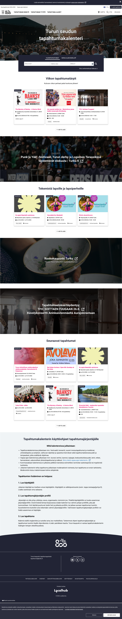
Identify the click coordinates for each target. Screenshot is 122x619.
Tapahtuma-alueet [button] (54, 12)
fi (108, 6)
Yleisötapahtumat (52, 58)
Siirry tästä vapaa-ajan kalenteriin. (75, 460)
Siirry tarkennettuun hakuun (87, 68)
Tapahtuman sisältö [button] (21, 12)
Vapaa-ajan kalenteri (22, 7)
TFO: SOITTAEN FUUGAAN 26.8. (59, 309)
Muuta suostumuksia (9, 600)
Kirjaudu (117, 12)
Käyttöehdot (68, 578)
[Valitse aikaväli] (92, 64)
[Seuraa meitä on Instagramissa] (82, 560)
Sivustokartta (79, 578)
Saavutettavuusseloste (54, 578)
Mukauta (94, 615)
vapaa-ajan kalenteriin (77, 2)
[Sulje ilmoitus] (120, 1)
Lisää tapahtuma (116, 7)
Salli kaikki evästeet (111, 615)
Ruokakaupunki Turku (58, 258)
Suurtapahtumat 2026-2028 (8, 7)
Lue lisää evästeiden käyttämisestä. (74, 609)
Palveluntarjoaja (92, 578)
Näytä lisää (61, 129)
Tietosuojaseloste (31, 578)
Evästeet (42, 578)
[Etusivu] (6, 12)
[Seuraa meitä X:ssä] (77, 560)
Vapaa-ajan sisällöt (68, 58)
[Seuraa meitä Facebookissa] (72, 560)
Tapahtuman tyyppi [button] (38, 12)
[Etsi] (96, 64)
